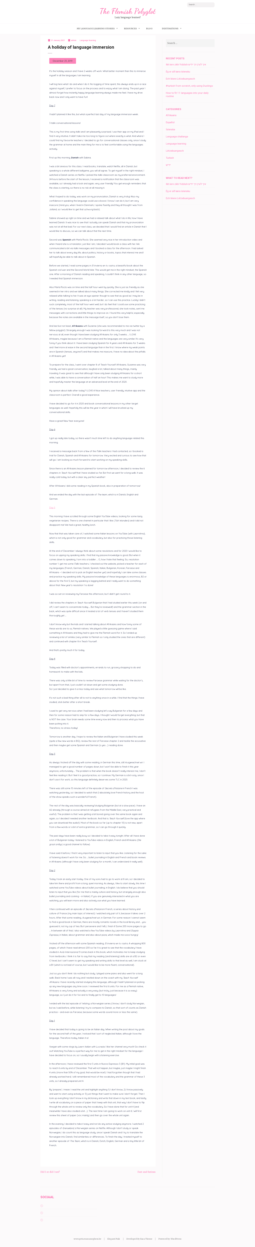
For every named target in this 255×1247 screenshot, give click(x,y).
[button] (62, 61)
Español (170, 122)
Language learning (88, 40)
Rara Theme (146, 1239)
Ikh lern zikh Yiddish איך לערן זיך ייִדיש (186, 64)
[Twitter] (41, 1213)
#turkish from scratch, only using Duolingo (189, 85)
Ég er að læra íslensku (178, 71)
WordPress (176, 1239)
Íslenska (170, 129)
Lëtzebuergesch (175, 150)
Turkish (170, 157)
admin (73, 40)
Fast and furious (147, 1172)
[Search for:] (185, 43)
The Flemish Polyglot (127, 11)
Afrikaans (171, 115)
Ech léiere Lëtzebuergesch (180, 78)
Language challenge (177, 136)
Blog (149, 28)
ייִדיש (168, 164)
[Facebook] (41, 1205)
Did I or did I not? (50, 1172)
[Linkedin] (41, 1220)
